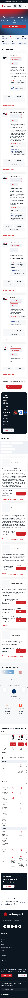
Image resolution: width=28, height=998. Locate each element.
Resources (3, 955)
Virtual (24, 38)
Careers (3, 939)
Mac (11, 38)
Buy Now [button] (20, 493)
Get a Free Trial (7, 975)
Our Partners (4, 960)
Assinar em (22, 975)
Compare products (13, 386)
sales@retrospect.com (6, 903)
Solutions (3, 952)
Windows (4, 38)
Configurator (22, 43)
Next (23, 690)
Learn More (8, 886)
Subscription (5, 43)
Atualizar (4, 499)
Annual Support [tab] (14, 100)
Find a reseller (15, 26)
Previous (4, 690)
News (2, 944)
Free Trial (14, 63)
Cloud (13, 43)
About (2, 936)
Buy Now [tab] (8, 96)
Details (13, 744)
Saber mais (7, 430)
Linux (17, 38)
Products (3, 950)
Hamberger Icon (25, 6)
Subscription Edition (8, 105)
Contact (3, 941)
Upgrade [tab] (19, 96)
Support (3, 958)
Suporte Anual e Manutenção (15, 499)
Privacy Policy (5, 994)
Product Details (16, 59)
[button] (20, 6)
